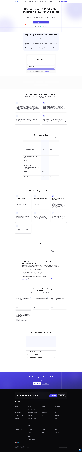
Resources (41, 1)
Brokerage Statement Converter (32, 409)
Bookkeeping (43, 409)
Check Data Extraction (31, 421)
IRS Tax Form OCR (17, 421)
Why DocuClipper (30, 438)
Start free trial (64, 1)
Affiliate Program (44, 438)
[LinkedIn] (60, 447)
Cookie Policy (57, 435)
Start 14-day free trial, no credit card (41, 22)
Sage (55, 412)
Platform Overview (17, 408)
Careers (43, 433)
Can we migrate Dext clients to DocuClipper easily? (35, 357)
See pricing (45, 383)
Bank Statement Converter (32, 408)
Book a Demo (61, 395)
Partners (43, 436)
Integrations (31, 1)
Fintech (43, 415)
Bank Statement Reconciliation (19, 415)
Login (60, 1)
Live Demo (46, 1)
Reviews (29, 436)
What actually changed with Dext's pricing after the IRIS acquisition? (38, 348)
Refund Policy (57, 433)
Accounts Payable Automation (32, 412)
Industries (36, 1)
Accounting (43, 408)
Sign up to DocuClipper (46, 71)
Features (16, 409)
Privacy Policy (57, 432)
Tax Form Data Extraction (31, 422)
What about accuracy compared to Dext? (33, 360)
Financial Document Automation (32, 424)
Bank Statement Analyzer (31, 425)
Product (26, 1)
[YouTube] (66, 447)
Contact (43, 435)
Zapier (56, 418)
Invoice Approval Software (32, 418)
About (42, 430)
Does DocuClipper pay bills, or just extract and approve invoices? (37, 365)
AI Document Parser (17, 412)
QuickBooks (56, 408)
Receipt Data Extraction (31, 419)
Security (16, 430)
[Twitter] (62, 447)
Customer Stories (30, 435)
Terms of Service (57, 430)
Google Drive (57, 415)
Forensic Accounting (44, 412)
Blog (29, 430)
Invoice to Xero (30, 415)
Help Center (30, 432)
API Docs (29, 433)
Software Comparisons (31, 439)
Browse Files (41, 62)
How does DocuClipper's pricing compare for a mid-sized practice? (37, 351)
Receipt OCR (17, 418)
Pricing (51, 1)
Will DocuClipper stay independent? (32, 354)
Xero (55, 409)
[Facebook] (64, 447)
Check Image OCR (17, 419)
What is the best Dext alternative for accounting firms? (36, 336)
